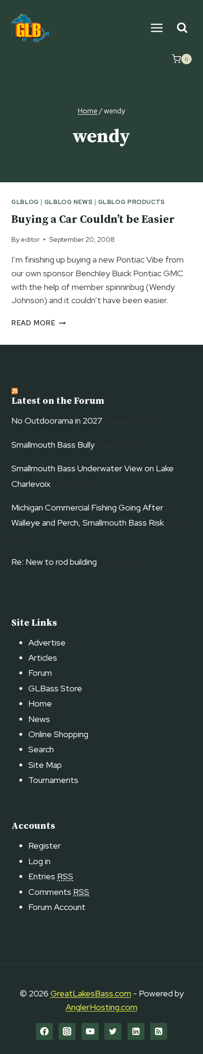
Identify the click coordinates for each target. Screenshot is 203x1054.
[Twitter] (112, 1031)
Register (44, 845)
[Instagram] (67, 1031)
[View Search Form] (182, 28)
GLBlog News (68, 202)
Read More (38, 322)
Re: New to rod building (54, 561)
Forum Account (56, 906)
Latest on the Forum (57, 401)
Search (41, 749)
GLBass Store (55, 688)
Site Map (45, 764)
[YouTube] (90, 1031)
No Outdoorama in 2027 (56, 420)
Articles (42, 657)
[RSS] (158, 1031)
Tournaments (53, 779)
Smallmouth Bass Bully (52, 444)
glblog (25, 202)
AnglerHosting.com (101, 1007)
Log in (39, 861)
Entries (50, 876)
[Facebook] (44, 1031)
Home (40, 703)
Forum (40, 672)
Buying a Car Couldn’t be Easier (93, 220)
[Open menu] (156, 27)
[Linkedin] (135, 1031)
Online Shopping (58, 734)
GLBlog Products (131, 202)
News (39, 719)
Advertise (47, 642)
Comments (58, 891)
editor (30, 239)
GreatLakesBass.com (91, 993)
